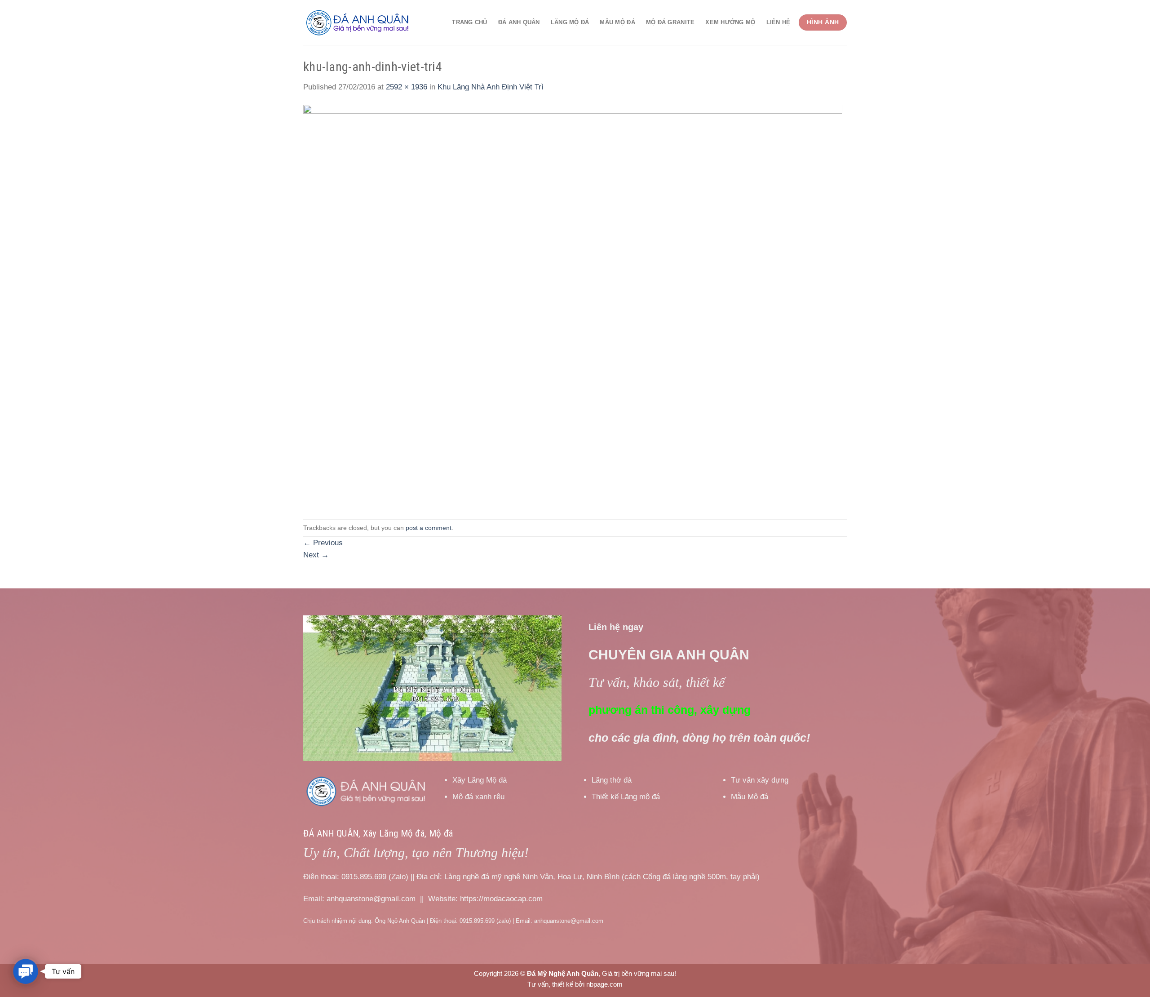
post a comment (428, 527)
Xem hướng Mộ (730, 22)
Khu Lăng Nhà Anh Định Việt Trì (491, 87)
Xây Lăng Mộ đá (479, 780)
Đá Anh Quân (519, 22)
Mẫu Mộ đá (617, 22)
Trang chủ (469, 22)
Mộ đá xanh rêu (478, 796)
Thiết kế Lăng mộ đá (626, 796)
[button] (25, 971)
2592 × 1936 (406, 87)
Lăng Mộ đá (570, 22)
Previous (323, 543)
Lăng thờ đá (612, 780)
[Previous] (320, 688)
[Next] (545, 688)
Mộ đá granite (670, 22)
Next (316, 555)
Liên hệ (778, 22)
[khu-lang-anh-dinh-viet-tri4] (572, 306)
